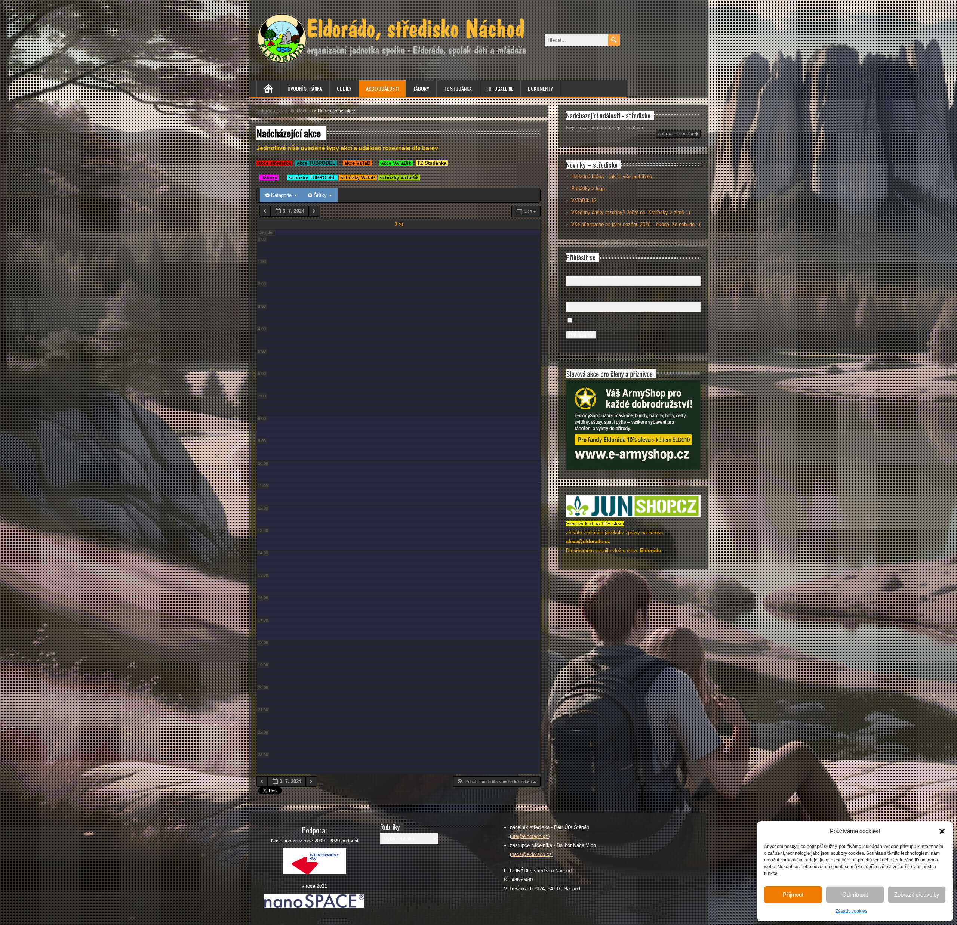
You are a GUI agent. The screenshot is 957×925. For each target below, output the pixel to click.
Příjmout (793, 894)
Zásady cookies (851, 911)
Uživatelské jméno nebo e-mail (599, 268)
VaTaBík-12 (583, 200)
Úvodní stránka (304, 88)
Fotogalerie (499, 88)
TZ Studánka (458, 88)
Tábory (421, 88)
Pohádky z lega (588, 188)
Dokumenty (540, 88)
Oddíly (344, 88)
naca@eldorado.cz (531, 854)
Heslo (572, 295)
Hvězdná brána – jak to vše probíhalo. (612, 176)
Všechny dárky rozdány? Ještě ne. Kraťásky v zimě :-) (630, 212)
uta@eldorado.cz (529, 836)
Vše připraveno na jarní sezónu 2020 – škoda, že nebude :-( (636, 224)
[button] (942, 831)
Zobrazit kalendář (676, 133)
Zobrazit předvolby (916, 894)
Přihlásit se (581, 335)
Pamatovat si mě (593, 321)
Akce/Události (382, 88)
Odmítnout (855, 894)
